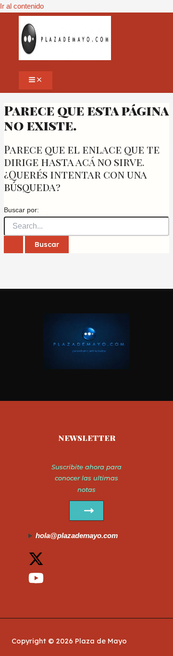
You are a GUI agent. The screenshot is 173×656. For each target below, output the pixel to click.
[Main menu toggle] (35, 80)
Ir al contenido (22, 6)
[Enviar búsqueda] (13, 244)
